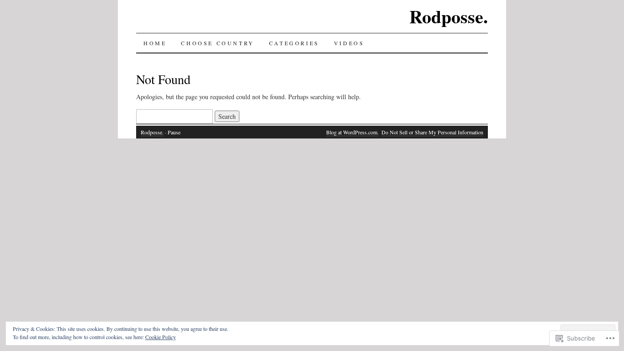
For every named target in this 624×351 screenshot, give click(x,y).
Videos (349, 43)
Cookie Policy (160, 336)
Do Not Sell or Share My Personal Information (432, 132)
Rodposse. (448, 16)
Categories (294, 43)
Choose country (217, 43)
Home (154, 43)
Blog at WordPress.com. (352, 132)
